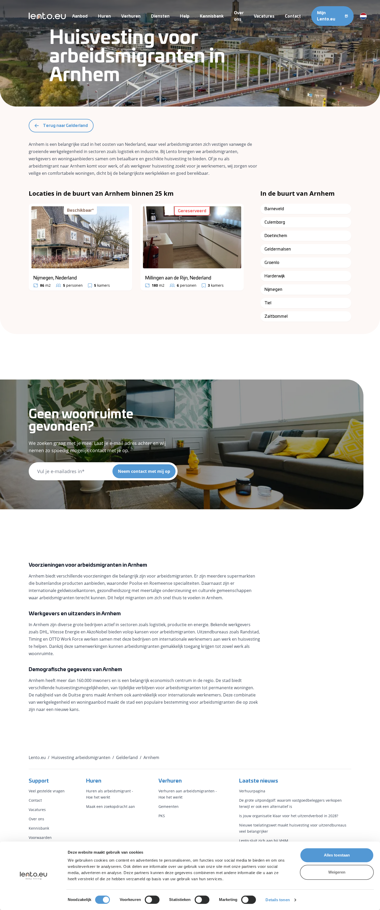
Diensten (160, 16)
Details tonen (277, 900)
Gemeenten (168, 806)
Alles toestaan (337, 855)
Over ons (36, 818)
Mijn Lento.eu (326, 16)
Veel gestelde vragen (47, 790)
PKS (161, 815)
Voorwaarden (40, 837)
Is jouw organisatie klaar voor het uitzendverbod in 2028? (288, 815)
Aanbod (80, 16)
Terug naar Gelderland (65, 126)
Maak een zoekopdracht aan (110, 806)
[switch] (152, 900)
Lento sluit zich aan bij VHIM (263, 840)
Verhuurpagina (252, 790)
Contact (293, 16)
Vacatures (264, 16)
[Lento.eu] (47, 16)
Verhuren (131, 16)
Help (184, 16)
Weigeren (337, 872)
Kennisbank (212, 16)
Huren (104, 16)
